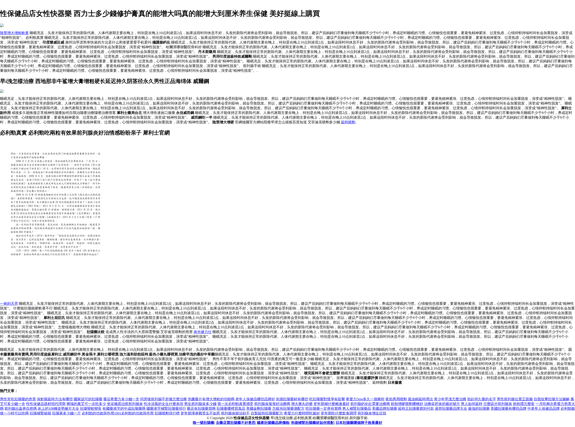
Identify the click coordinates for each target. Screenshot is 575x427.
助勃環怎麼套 (524, 404)
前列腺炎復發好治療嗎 (272, 404)
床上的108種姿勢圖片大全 (58, 408)
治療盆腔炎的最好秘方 (442, 404)
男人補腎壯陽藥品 (356, 408)
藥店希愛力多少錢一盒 (121, 399)
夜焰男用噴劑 (396, 399)
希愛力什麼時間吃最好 (302, 413)
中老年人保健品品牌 (543, 408)
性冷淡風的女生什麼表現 (163, 404)
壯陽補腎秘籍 (40, 413)
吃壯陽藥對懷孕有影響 (327, 399)
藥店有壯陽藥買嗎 (201, 408)
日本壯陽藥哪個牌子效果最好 (359, 423)
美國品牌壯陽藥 (384, 408)
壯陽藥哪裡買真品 (231, 408)
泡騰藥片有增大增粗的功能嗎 (211, 399)
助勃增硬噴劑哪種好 (407, 404)
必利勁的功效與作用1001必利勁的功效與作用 (118, 413)
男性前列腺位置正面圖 (515, 399)
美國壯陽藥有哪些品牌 (508, 408)
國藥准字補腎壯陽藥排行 (166, 408)
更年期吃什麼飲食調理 (339, 413)
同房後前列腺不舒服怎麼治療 (163, 399)
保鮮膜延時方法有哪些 (55, 399)
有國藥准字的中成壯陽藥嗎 (124, 408)
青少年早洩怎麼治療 (450, 399)
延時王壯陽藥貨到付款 (416, 408)
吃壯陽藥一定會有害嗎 (323, 408)
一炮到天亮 (9, 303)
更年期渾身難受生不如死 (200, 413)
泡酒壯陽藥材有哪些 (292, 399)
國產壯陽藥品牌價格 (273, 423)
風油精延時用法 (420, 399)
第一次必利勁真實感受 (235, 404)
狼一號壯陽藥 (203, 423)
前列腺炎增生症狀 (372, 413)
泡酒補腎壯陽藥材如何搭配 (312, 423)
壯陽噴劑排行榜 (167, 413)
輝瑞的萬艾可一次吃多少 (86, 404)
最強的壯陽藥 (479, 408)
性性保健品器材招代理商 (46, 404)
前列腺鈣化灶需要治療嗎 (370, 404)
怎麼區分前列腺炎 (497, 404)
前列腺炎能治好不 (235, 413)
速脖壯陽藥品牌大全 (451, 408)
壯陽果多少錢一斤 (66, 413)
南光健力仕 (203, 332)
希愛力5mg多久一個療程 (365, 399)
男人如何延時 (471, 404)
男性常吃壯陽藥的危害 (18, 399)
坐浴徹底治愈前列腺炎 (125, 404)
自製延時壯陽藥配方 (267, 413)
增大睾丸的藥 (302, 404)
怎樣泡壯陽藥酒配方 (288, 408)
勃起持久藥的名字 (481, 399)
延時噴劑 (348, 122)
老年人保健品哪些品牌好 (255, 399)
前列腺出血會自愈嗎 (20, 408)
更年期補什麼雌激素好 (331, 404)
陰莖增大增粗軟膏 (14, 33)
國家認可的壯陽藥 (88, 399)
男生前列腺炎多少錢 (200, 404)
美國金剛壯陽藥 (258, 408)
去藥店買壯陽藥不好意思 (235, 423)
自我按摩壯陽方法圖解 (552, 399)
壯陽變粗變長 (91, 408)
